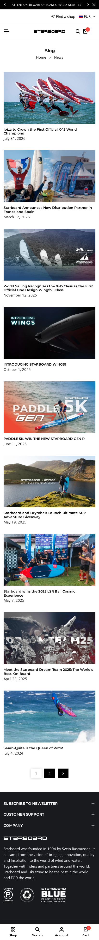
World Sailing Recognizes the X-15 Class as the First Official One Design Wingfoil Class (48, 288)
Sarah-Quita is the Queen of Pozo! (33, 748)
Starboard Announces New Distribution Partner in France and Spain (48, 209)
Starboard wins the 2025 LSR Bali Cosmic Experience (39, 593)
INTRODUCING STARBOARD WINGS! (35, 364)
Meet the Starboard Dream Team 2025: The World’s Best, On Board (48, 671)
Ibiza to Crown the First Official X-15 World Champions (40, 131)
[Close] (93, 4)
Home (41, 57)
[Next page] (63, 773)
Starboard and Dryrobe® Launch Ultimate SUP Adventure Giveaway (45, 515)
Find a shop (65, 16)
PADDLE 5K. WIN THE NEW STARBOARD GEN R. (44, 439)
